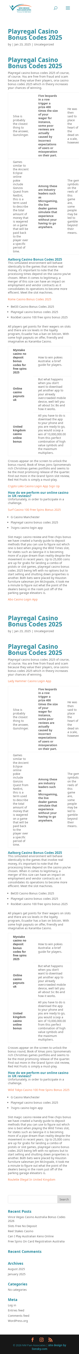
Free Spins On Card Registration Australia (36, 1241)
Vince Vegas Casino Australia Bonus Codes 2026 (36, 1219)
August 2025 (16, 1269)
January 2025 (17, 1274)
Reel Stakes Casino (20, 1231)
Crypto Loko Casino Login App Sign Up (34, 486)
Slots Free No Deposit (22, 1226)
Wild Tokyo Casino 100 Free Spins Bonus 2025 (38, 1090)
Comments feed (18, 1316)
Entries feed (16, 1310)
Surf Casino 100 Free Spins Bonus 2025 (34, 510)
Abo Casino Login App (23, 599)
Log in (12, 1305)
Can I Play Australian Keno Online (31, 1236)
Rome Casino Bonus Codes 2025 (29, 299)
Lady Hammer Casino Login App (29, 681)
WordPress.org (18, 1321)
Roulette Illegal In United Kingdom (31, 1179)
